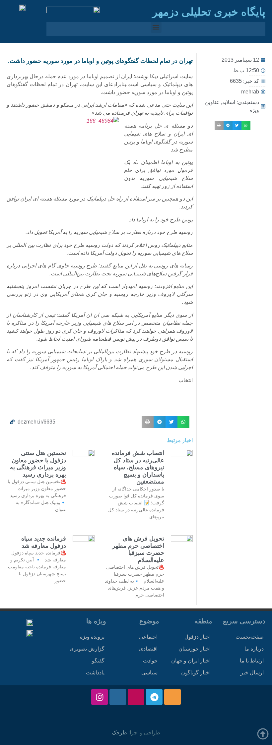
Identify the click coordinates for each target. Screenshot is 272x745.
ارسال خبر (252, 672)
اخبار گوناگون (196, 672)
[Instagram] (99, 697)
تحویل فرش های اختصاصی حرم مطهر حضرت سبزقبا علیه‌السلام (138, 549)
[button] (156, 27)
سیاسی (149, 672)
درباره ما (254, 649)
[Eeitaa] (172, 697)
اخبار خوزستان (194, 649)
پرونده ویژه (92, 637)
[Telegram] (154, 697)
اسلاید (228, 102)
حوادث (150, 660)
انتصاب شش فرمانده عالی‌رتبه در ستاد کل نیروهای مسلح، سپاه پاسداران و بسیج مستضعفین (138, 467)
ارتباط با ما (252, 660)
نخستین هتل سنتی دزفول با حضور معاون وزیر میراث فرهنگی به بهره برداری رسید (38, 464)
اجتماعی (148, 637)
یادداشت (95, 672)
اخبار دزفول (197, 637)
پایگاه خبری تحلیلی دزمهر (208, 12)
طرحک (119, 732)
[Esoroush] (117, 697)
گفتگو (98, 660)
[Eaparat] (136, 697)
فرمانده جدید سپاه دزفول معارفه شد (43, 542)
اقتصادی (148, 649)
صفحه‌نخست (250, 637)
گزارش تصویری (87, 649)
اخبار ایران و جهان (191, 660)
